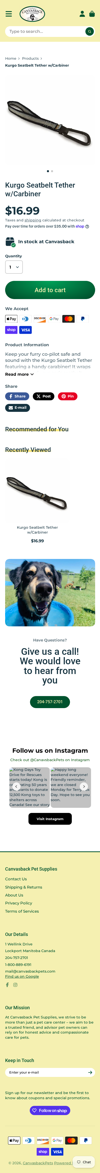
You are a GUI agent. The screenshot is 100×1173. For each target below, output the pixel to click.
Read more (17, 374)
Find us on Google (22, 976)
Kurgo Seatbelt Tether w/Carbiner (37, 501)
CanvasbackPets (38, 1163)
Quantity (13, 256)
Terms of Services (22, 911)
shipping (33, 220)
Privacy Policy (18, 903)
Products (30, 58)
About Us (14, 895)
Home (10, 58)
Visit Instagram (50, 819)
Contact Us (16, 878)
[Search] (89, 31)
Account (82, 14)
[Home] (32, 14)
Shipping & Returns (23, 887)
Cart (92, 14)
